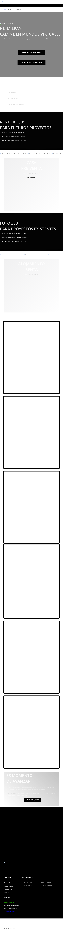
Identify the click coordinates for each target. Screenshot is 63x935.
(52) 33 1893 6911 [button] (9, 902)
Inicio (5, 9)
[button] (60, 2)
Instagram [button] (39, 816)
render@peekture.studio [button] (11, 905)
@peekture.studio (31, 821)
